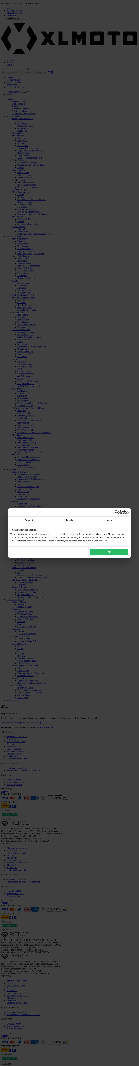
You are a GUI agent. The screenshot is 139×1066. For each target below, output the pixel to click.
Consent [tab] (29, 520)
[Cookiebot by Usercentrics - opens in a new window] (117, 512)
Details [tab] (69, 520)
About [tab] (110, 520)
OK (109, 552)
